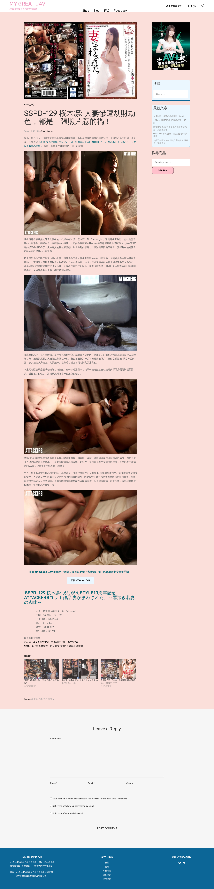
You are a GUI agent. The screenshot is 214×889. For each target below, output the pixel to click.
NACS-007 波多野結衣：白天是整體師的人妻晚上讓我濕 (53, 646)
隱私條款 (107, 875)
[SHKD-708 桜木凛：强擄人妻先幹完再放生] (41, 669)
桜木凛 (34, 699)
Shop (85, 10)
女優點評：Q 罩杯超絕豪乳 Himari (168, 116)
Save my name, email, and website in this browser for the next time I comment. (90, 799)
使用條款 (107, 879)
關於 (107, 862)
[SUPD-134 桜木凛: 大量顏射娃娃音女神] (80, 669)
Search (162, 170)
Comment (55, 739)
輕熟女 (51, 699)
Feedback (120, 10)
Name (53, 783)
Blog (96, 10)
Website (129, 783)
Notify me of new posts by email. (68, 813)
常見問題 (107, 870)
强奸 (45, 699)
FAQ (107, 10)
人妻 (40, 699)
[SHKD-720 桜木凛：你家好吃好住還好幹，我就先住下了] (118, 669)
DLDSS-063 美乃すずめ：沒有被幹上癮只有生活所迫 (51, 642)
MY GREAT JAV (27, 4)
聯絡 (107, 866)
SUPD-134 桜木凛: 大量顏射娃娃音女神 (80, 680)
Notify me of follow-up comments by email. (73, 806)
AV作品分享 (29, 104)
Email (91, 783)
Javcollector (47, 131)
